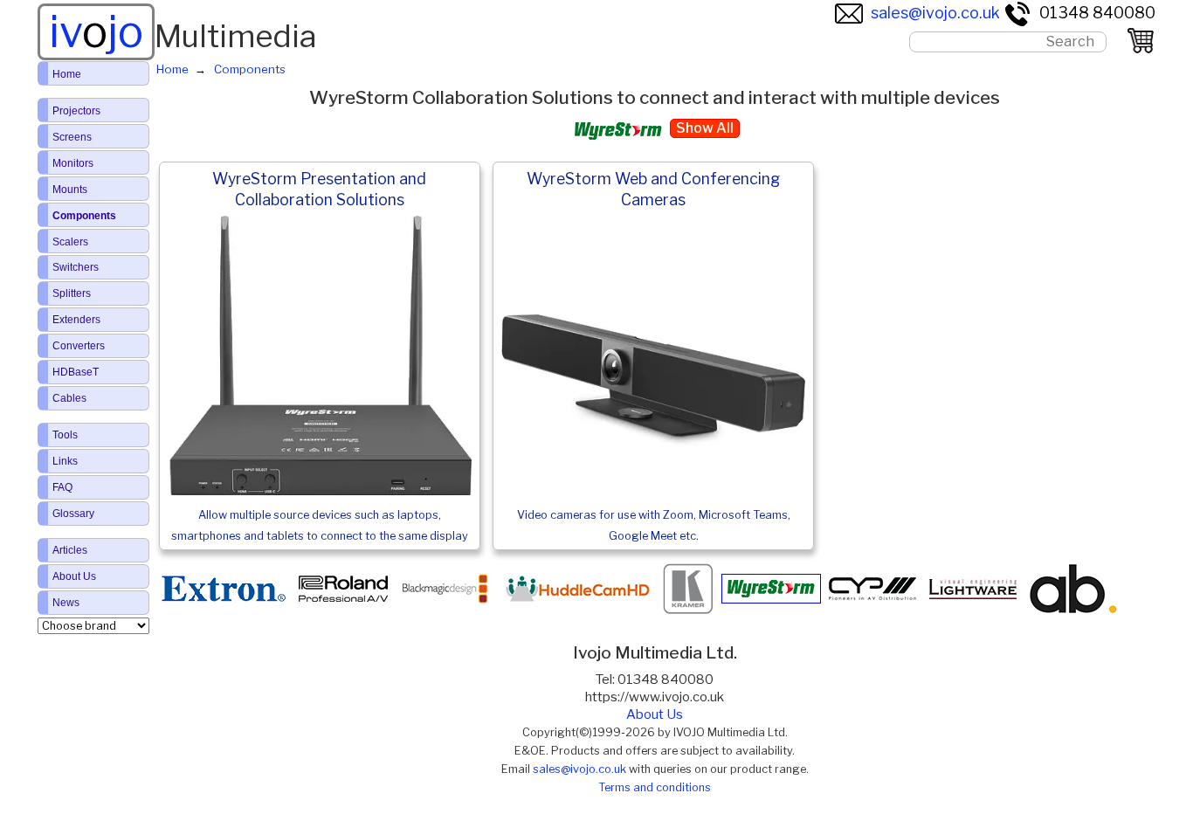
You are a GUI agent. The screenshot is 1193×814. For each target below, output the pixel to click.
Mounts (69, 189)
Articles (69, 550)
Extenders (76, 320)
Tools (65, 435)
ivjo (96, 31)
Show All (705, 128)
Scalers (70, 242)
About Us (654, 714)
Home (66, 74)
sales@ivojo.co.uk (935, 12)
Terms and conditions (654, 787)
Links (65, 461)
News (65, 603)
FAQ (62, 487)
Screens (72, 137)
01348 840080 (1097, 12)
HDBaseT (75, 372)
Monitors (72, 163)
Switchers (75, 267)
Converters (78, 346)
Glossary (73, 513)
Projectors (76, 111)
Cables (69, 398)
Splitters (71, 293)
